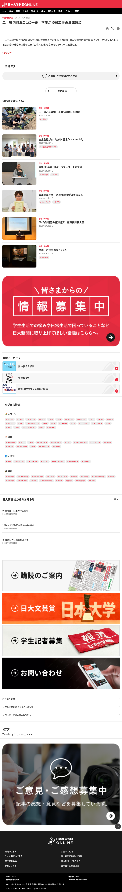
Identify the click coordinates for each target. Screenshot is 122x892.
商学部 (92, 480)
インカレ (45, 461)
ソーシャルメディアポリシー (77, 879)
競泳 (108, 423)
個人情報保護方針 (12, 879)
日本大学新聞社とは (70, 865)
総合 (11, 11)
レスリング (69, 419)
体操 (59, 419)
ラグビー (108, 442)
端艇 (53, 423)
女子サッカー (22, 446)
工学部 (34, 480)
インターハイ (33, 461)
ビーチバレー (44, 446)
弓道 (41, 427)
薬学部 (59, 480)
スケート (10, 419)
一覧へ (115, 499)
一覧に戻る (61, 91)
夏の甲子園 (20, 461)
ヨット (101, 419)
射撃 (21, 423)
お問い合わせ (11, 865)
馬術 (17, 427)
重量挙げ (52, 427)
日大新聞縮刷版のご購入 (72, 856)
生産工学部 (63, 476)
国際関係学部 (38, 476)
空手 (73, 423)
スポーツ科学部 (47, 480)
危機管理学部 (23, 476)
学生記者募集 (11, 861)
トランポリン (98, 423)
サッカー (57, 446)
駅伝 (9, 461)
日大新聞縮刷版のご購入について (18, 706)
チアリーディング (29, 427)
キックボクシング (33, 423)
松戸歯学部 (81, 480)
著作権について (73, 876)
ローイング (82, 419)
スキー (20, 419)
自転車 (110, 419)
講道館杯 (86, 461)
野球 (33, 446)
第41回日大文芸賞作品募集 (15, 539)
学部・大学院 (7, 17)
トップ (3, 11)
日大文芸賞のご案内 (14, 856)
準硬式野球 (11, 442)
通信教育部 (23, 480)
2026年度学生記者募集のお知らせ (18, 525)
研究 (77, 11)
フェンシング (84, 423)
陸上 (92, 419)
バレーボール (42, 442)
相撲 (45, 423)
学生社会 (51, 11)
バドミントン (96, 442)
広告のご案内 (8, 698)
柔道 (51, 419)
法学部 (74, 476)
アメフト (10, 446)
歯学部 (69, 480)
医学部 (112, 476)
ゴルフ (68, 442)
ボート (42, 419)
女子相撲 (64, 423)
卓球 (31, 442)
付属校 (25, 11)
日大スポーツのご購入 (70, 861)
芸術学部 (85, 476)
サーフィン (11, 423)
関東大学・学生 (58, 461)
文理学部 (11, 480)
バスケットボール (81, 442)
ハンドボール (56, 442)
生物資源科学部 (98, 476)
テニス (23, 442)
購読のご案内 (11, 851)
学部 (18, 11)
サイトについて (11, 876)
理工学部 (51, 476)
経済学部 (11, 476)
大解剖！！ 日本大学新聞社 (15, 510)
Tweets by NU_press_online (17, 734)
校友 (43, 11)
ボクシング (31, 419)
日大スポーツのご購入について (16, 714)
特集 (60, 11)
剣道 (9, 427)
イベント (68, 11)
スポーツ (34, 11)
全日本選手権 (73, 461)
